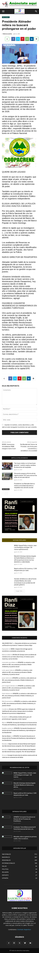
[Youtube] (30, 943)
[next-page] (6, 493)
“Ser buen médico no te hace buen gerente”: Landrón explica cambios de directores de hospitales (25, 465)
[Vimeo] (25, 943)
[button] (3, 11)
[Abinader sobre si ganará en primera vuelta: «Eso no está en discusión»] (7, 839)
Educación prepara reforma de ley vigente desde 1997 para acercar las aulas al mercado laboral (25, 475)
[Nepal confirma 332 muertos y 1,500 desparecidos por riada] (7, 571)
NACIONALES (6, 17)
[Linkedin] (32, 39)
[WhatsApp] (27, 39)
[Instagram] (14, 943)
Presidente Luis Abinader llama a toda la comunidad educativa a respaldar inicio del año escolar (24, 485)
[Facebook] (13, 39)
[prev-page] (3, 493)
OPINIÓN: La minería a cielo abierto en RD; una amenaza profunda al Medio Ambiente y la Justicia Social (18, 664)
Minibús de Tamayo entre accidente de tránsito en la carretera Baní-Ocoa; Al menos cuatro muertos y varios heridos (19, 657)
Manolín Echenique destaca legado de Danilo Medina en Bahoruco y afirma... (25, 785)
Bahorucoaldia (7, 34)
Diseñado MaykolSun (24, 929)
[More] (36, 39)
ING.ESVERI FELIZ (7, 643)
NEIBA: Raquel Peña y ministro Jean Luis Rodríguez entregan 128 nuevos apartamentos (25, 547)
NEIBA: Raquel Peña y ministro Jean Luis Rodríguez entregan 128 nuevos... (25, 775)
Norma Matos (6, 736)
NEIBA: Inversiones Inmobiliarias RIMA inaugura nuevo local (9, 447)
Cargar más (19, 591)
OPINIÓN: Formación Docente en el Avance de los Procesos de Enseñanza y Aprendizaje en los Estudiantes (19, 730)
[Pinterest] (22, 39)
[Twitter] (18, 39)
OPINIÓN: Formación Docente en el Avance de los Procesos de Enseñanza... (24, 819)
